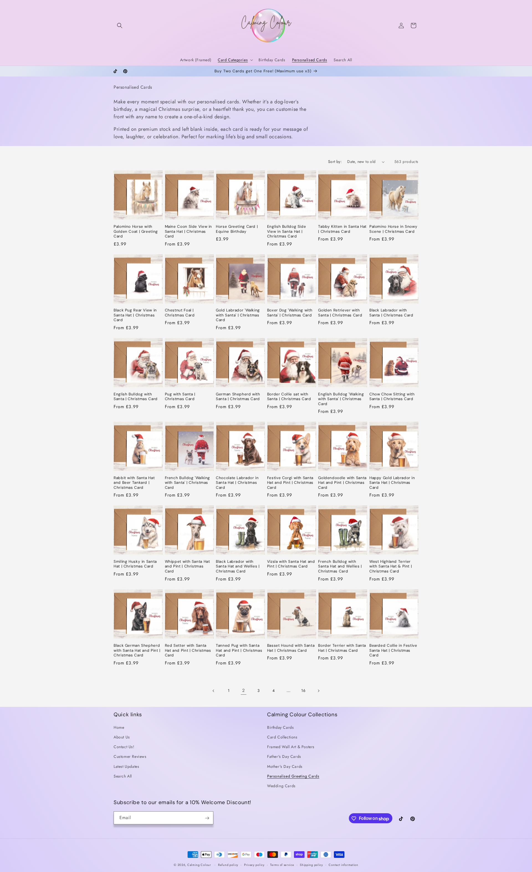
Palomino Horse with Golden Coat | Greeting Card (136, 231)
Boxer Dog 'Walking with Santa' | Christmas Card (290, 313)
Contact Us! (124, 747)
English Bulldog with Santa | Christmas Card (136, 397)
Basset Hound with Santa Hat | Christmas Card (291, 648)
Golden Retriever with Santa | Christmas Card (340, 313)
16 (303, 690)
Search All (123, 776)
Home (119, 727)
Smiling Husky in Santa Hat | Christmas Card (135, 564)
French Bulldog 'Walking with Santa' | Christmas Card (187, 482)
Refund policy (228, 865)
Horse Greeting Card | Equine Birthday (237, 229)
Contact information (343, 865)
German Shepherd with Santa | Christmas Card (238, 397)
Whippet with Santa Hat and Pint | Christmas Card (187, 566)
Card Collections (282, 737)
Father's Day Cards (284, 757)
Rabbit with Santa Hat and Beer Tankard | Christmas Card (134, 482)
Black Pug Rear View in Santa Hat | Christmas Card (135, 315)
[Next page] (318, 691)
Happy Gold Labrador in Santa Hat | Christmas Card (392, 482)
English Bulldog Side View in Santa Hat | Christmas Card (286, 231)
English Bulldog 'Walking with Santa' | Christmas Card (341, 399)
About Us (122, 737)
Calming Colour (199, 865)
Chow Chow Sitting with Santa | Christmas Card (392, 397)
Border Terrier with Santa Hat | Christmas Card (342, 648)
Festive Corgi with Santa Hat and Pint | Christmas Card (290, 482)
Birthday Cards (280, 727)
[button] (120, 25)
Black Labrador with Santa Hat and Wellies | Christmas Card (238, 566)
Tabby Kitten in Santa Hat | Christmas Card (342, 229)
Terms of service (282, 865)
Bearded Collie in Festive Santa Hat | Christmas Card (393, 650)
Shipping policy (311, 865)
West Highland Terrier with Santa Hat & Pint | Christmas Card (390, 566)
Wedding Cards (281, 786)
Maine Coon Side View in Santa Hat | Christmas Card (188, 231)
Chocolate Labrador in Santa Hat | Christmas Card (237, 482)
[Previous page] (214, 691)
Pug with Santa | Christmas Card (180, 397)
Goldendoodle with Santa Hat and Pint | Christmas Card (342, 482)
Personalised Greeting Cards (293, 776)
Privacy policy (254, 865)
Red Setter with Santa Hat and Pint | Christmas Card (188, 650)
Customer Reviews (130, 757)
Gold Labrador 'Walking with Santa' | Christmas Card (238, 315)
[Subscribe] (207, 818)
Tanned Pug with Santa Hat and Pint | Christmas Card (239, 650)
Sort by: (335, 161)
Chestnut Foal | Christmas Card (180, 313)
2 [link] (243, 690)
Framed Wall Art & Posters (290, 747)
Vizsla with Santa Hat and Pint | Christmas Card (291, 564)
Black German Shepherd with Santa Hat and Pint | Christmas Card (137, 650)
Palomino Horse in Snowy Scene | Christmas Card (393, 229)
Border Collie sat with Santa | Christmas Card (289, 397)
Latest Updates (126, 766)
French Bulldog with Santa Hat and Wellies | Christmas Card (340, 566)
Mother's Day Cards (285, 766)
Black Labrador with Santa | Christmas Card (391, 313)
